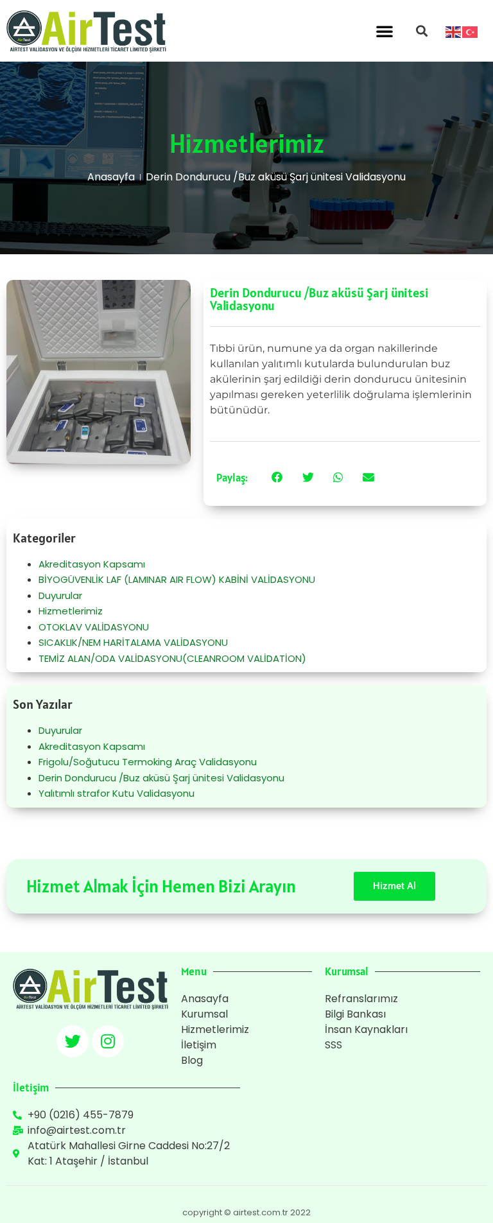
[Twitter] (72, 1041)
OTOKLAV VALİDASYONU (94, 627)
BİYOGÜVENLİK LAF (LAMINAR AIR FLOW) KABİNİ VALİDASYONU (177, 579)
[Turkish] (470, 31)
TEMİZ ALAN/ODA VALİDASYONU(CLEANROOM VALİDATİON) (172, 658)
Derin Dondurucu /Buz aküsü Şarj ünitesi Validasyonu (161, 778)
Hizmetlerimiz (71, 611)
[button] (384, 30)
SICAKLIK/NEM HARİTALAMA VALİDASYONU (133, 642)
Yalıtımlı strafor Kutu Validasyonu (117, 793)
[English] (453, 31)
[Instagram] (108, 1041)
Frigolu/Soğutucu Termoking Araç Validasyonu (148, 761)
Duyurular (60, 595)
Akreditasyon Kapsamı (92, 564)
